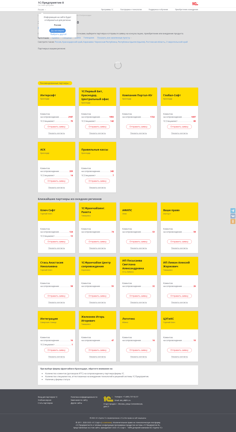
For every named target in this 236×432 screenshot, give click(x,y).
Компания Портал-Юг (137, 95)
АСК (42, 149)
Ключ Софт (47, 210)
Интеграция (49, 318)
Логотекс (128, 318)
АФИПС (127, 210)
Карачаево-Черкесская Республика (100, 42)
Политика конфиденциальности (84, 397)
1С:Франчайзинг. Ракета (93, 210)
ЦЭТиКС (168, 318)
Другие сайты (76, 403)
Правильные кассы (94, 149)
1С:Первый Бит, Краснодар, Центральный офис (95, 95)
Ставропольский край (177, 42)
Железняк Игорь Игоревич (92, 318)
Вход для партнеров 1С (48, 397)
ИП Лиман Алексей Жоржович (176, 264)
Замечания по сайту (79, 400)
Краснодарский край (72, 42)
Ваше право (171, 210)
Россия (58, 42)
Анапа (78, 37)
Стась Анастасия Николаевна (51, 264)
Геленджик (89, 37)
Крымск (55, 37)
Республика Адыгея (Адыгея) (131, 42)
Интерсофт (48, 95)
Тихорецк (67, 37)
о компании (106, 422)
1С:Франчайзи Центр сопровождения (96, 264)
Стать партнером (45, 403)
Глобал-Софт (172, 95)
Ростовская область (155, 42)
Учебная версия (44, 400)
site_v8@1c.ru (125, 400)
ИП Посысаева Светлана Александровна (133, 264)
